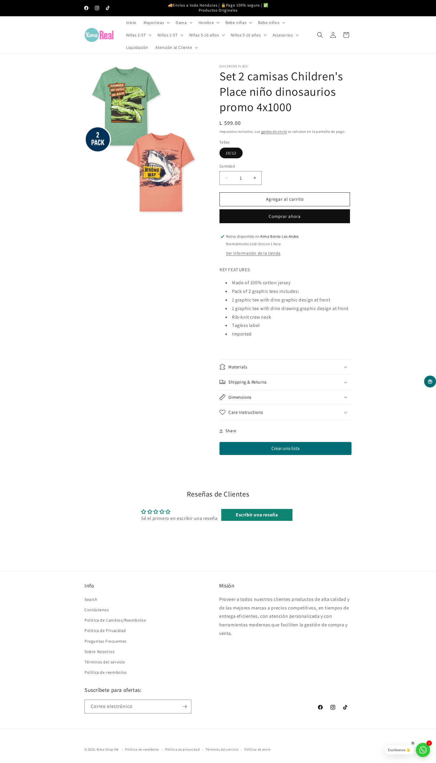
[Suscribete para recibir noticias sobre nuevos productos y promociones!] (184, 706)
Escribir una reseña (257, 515)
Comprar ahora (285, 216)
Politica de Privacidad (105, 630)
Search (91, 599)
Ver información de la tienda (253, 253)
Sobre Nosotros (99, 651)
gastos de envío (274, 131)
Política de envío (257, 749)
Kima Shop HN (108, 749)
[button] (156, 22)
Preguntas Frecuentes (106, 641)
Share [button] (230, 430)
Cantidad (227, 166)
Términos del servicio (105, 662)
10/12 (231, 153)
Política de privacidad (182, 749)
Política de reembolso (106, 672)
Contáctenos (97, 609)
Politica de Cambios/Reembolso (115, 620)
